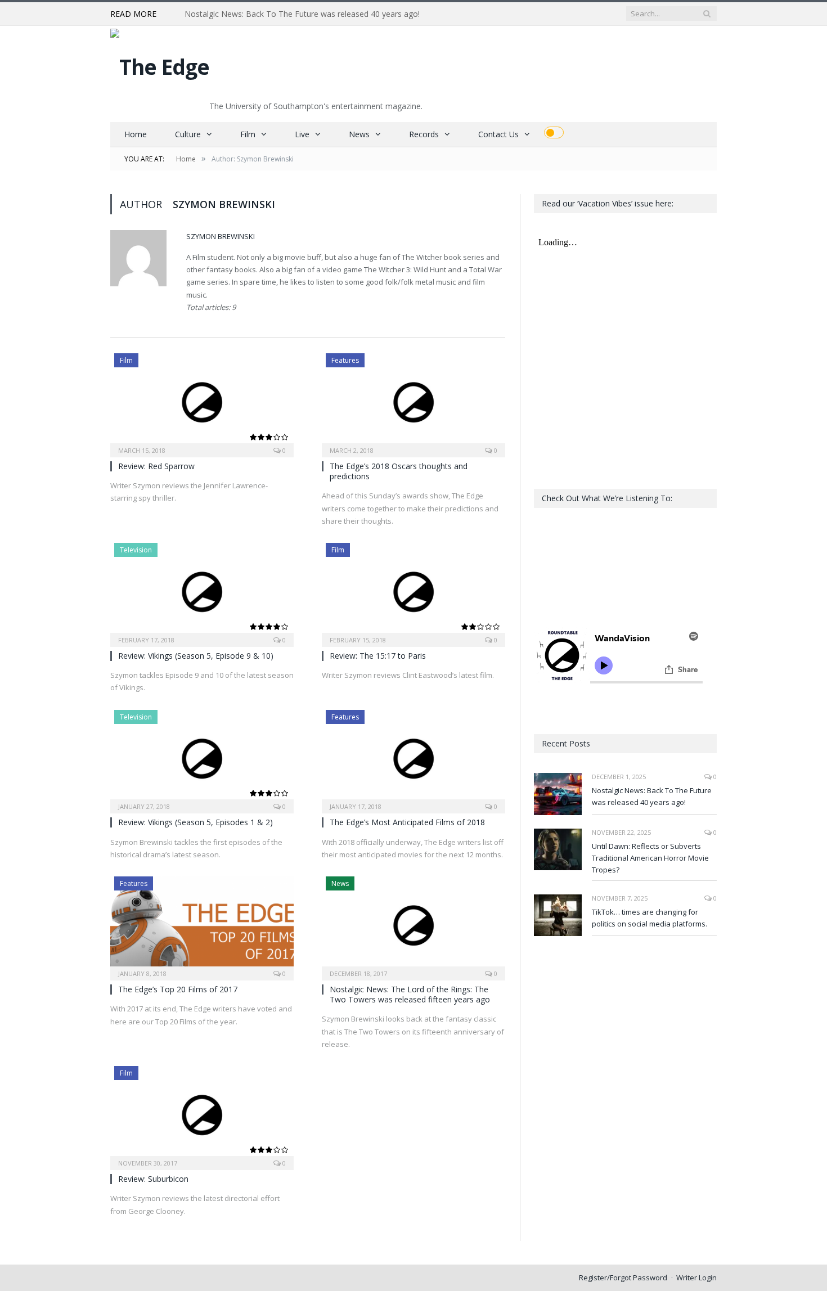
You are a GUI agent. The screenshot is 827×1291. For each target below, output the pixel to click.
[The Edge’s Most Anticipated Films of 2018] (413, 758)
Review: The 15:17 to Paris (378, 655)
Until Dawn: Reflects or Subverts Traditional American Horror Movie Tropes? (314, 14)
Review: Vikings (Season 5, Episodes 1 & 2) (195, 822)
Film (247, 134)
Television (136, 550)
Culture (188, 134)
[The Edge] (159, 64)
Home (135, 134)
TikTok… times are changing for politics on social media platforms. (649, 918)
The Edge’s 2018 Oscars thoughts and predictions (399, 471)
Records (424, 134)
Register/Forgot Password (623, 1277)
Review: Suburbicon (153, 1178)
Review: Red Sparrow (156, 466)
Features (345, 360)
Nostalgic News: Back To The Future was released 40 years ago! (652, 796)
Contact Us (498, 134)
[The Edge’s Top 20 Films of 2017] (202, 924)
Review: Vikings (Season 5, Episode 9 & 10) (195, 655)
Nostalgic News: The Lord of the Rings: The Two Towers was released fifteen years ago (410, 994)
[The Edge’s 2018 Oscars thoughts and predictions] (413, 401)
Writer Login (696, 1277)
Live (302, 134)
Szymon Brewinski (220, 236)
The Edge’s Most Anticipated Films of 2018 (407, 822)
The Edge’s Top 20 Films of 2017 (177, 989)
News (359, 134)
